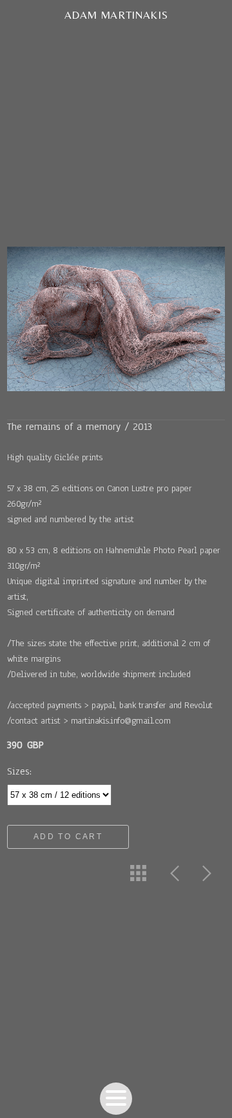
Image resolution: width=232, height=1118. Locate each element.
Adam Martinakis (116, 14)
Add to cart (68, 836)
